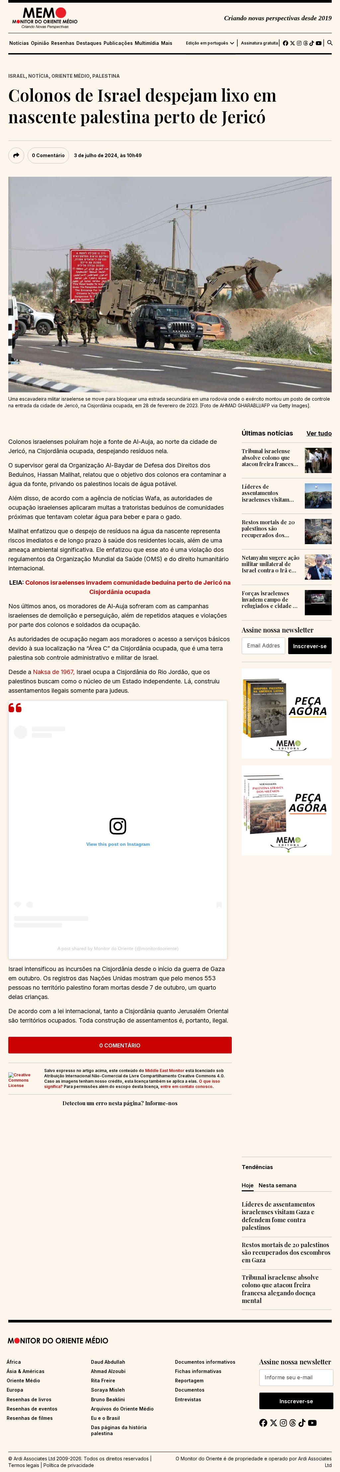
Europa (15, 1390)
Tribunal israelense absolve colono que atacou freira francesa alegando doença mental (269, 457)
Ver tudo (319, 433)
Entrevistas (188, 1399)
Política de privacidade (68, 1465)
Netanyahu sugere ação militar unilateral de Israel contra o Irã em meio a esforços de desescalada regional (270, 564)
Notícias (19, 43)
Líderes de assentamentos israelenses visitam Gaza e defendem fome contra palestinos (270, 493)
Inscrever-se (310, 646)
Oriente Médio (70, 76)
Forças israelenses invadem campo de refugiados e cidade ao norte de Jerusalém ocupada (270, 599)
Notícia (38, 76)
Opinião (40, 43)
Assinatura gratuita (259, 43)
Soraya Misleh (108, 1390)
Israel (17, 76)
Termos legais (23, 1465)
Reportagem (189, 1380)
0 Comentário (48, 155)
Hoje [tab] (248, 1185)
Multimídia (147, 43)
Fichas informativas (198, 1371)
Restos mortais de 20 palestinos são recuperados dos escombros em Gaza (268, 528)
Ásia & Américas (25, 1371)
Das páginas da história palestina (119, 1430)
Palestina (106, 76)
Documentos (190, 1390)
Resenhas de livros (29, 1399)
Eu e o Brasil (105, 1418)
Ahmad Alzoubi (108, 1371)
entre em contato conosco (186, 1086)
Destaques (89, 43)
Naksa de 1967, (54, 671)
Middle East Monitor (164, 1070)
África (14, 1362)
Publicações (118, 43)
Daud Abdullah (108, 1362)
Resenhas (62, 43)
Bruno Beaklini (108, 1399)
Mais (166, 43)
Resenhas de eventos (32, 1409)
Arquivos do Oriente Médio (122, 1409)
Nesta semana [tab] (278, 1185)
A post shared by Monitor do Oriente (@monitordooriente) (118, 948)
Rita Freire (103, 1380)
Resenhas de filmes (30, 1418)
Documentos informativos (205, 1362)
